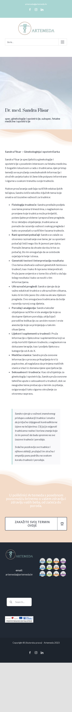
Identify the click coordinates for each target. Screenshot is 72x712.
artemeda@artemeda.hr (36, 4)
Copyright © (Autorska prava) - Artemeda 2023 (36, 642)
